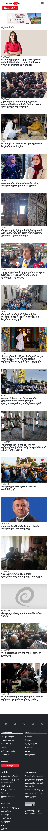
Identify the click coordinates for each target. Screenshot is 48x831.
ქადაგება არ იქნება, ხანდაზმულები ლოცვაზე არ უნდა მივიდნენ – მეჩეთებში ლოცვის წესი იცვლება (22, 359)
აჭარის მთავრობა (9, 776)
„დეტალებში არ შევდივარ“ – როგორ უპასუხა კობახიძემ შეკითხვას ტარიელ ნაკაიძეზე (23, 275)
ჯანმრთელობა (8, 751)
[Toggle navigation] (42, 3)
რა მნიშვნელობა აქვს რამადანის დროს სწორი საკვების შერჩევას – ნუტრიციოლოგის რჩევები (21, 62)
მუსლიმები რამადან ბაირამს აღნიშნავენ (18, 488)
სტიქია (4, 793)
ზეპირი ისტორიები (34, 776)
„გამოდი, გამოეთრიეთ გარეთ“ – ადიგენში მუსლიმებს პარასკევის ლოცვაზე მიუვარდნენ (21, 104)
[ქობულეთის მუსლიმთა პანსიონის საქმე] (24, 596)
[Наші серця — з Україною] (11, 3)
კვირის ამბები (7, 740)
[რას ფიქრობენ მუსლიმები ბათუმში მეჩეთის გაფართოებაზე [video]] (24, 677)
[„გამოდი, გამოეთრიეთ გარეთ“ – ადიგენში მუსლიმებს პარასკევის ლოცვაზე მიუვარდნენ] (24, 84)
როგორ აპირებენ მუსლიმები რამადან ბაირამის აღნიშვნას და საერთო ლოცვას (21, 317)
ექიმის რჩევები (8, 796)
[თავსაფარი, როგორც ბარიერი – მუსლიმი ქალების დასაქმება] (24, 166)
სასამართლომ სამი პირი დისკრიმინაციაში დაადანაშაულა (21, 575)
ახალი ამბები (7, 736)
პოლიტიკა (6, 811)
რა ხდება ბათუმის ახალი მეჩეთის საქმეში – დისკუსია (21, 145)
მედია (4, 825)
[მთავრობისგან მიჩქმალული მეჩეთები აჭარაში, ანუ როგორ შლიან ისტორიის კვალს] (24, 425)
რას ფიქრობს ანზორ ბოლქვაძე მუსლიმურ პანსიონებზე (20, 527)
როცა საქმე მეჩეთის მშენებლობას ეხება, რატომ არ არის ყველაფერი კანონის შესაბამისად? (22, 233)
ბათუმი (28, 736)
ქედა (27, 751)
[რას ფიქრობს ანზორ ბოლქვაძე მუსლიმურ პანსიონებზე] (24, 509)
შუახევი (28, 747)
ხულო (28, 740)
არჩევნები (6, 786)
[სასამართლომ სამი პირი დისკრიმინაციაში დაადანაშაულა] (24, 553)
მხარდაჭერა (10, 8)
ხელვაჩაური (31, 744)
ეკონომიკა (6, 818)
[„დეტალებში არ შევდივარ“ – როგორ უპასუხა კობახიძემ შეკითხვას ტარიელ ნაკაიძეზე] (24, 255)
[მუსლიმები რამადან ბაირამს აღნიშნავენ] (24, 470)
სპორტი (5, 814)
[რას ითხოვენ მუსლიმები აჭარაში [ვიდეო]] (24, 636)
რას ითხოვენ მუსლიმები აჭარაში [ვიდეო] (21, 654)
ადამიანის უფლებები (11, 807)
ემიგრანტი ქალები (34, 779)
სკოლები (5, 821)
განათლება (6, 747)
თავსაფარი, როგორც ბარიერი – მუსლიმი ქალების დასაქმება (20, 184)
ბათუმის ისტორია (33, 793)
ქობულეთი (30, 754)
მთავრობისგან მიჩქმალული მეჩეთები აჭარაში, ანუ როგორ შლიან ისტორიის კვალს (23, 447)
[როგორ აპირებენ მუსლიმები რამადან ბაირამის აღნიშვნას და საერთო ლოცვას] (24, 297)
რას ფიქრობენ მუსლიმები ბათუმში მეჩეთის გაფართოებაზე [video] (22, 698)
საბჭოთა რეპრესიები (35, 789)
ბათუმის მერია (8, 789)
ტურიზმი (5, 829)
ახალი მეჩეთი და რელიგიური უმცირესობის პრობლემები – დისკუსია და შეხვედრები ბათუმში (21, 401)
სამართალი (6, 744)
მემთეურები (30, 796)
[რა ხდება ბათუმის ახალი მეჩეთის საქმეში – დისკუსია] (24, 127)
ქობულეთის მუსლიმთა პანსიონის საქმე (21, 614)
